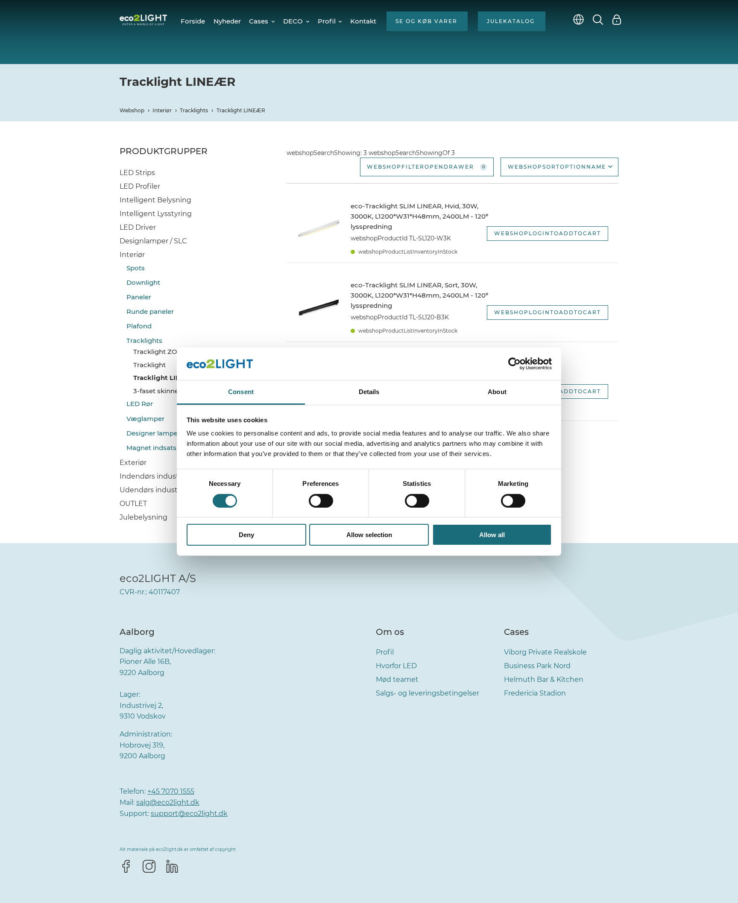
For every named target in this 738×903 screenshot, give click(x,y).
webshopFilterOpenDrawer (426, 167)
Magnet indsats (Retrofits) (168, 448)
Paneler (138, 297)
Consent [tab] (241, 391)
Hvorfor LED (396, 666)
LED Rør (139, 404)
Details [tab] (369, 391)
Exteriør (133, 463)
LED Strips (137, 173)
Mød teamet (397, 679)
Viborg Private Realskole (545, 652)
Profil (385, 652)
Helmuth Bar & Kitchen (543, 679)
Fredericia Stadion (535, 693)
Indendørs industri (151, 476)
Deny (246, 534)
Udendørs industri (151, 490)
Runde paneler (150, 311)
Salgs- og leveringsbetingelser (427, 693)
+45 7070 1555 (170, 791)
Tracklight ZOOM (161, 352)
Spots (135, 268)
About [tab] (497, 391)
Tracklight (149, 365)
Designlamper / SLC (153, 241)
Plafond (139, 326)
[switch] (321, 501)
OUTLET (133, 504)
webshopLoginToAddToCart (547, 233)
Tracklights (194, 110)
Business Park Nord (537, 666)
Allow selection (369, 534)
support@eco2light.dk (189, 813)
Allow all (492, 534)
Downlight (143, 282)
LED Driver (138, 227)
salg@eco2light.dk (167, 802)
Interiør (162, 110)
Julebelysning (143, 517)
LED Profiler (140, 186)
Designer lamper (153, 433)
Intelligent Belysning (155, 200)
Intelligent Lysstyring (156, 214)
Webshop (132, 110)
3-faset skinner (157, 391)
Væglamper (145, 419)
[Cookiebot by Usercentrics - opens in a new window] (514, 363)
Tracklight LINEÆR (241, 110)
